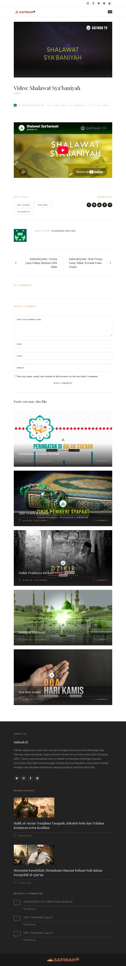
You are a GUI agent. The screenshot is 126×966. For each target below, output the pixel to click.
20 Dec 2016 (27, 580)
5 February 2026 (24, 836)
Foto (36, 461)
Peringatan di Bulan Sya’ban (39, 453)
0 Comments (78, 105)
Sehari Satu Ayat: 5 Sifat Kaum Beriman (48, 901)
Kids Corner (40, 520)
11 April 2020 (58, 105)
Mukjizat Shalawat (32, 632)
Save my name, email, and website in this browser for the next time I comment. (57, 376)
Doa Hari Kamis (30, 692)
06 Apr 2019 (27, 461)
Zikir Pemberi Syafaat (34, 513)
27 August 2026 (24, 883)
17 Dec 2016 (27, 640)
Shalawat (43, 205)
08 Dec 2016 (27, 699)
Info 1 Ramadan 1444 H (37, 917)
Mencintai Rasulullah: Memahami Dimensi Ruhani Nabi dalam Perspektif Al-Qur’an (58, 872)
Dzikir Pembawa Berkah (36, 573)
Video (17, 93)
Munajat (39, 699)
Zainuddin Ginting (33, 105)
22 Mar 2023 (30, 924)
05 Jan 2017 (27, 520)
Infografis (46, 461)
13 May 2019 (30, 909)
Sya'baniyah (23, 212)
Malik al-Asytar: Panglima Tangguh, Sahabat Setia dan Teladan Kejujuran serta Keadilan (59, 825)
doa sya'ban (23, 205)
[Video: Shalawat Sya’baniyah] (22, 235)
